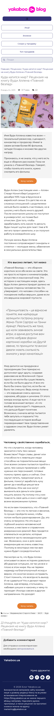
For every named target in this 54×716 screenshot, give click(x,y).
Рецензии (16, 69)
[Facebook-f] (31, 677)
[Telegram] (42, 677)
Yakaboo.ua (12, 660)
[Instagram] (37, 677)
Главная (5, 69)
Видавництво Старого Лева (22, 613)
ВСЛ (40, 613)
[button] (27, 27)
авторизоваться (25, 648)
